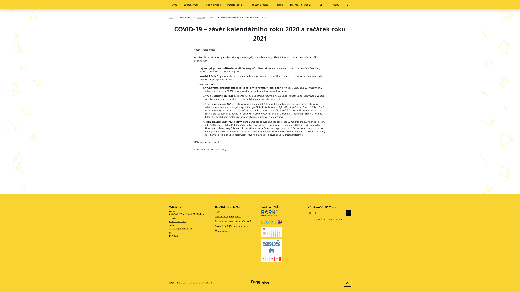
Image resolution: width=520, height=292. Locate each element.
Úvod (174, 4)
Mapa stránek (222, 231)
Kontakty (334, 4)
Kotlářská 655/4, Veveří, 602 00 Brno (187, 214)
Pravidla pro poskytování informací (233, 221)
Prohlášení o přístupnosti (228, 216)
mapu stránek (336, 219)
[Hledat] (348, 213)
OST (322, 4)
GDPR (218, 211)
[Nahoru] (347, 283)
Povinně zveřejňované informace (231, 226)
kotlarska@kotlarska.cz (180, 228)
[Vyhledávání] (347, 4)
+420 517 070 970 (177, 221)
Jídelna (280, 4)
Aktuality (201, 17)
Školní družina (213, 4)
